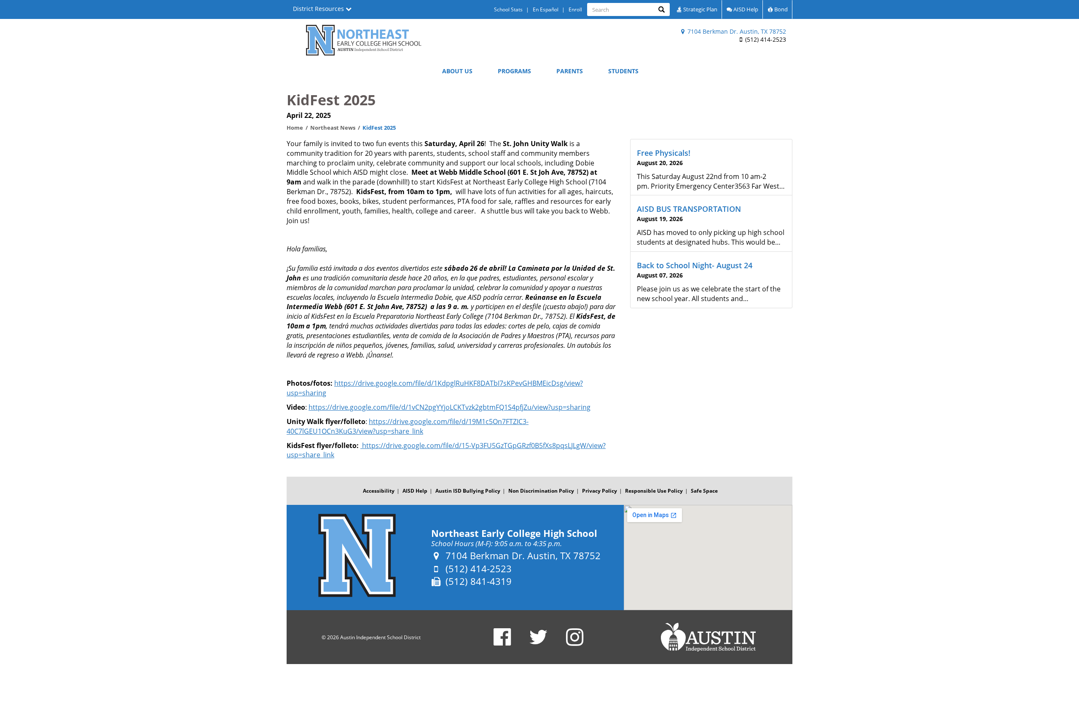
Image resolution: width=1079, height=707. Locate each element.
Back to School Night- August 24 (694, 265)
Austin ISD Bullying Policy (467, 490)
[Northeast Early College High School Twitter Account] (538, 642)
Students (623, 71)
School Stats (508, 9)
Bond (780, 9)
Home (295, 127)
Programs (514, 71)
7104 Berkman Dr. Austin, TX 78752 (736, 31)
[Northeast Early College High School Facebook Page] (502, 642)
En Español (545, 9)
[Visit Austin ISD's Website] (708, 637)
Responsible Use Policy (654, 490)
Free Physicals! (663, 153)
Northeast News (332, 127)
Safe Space (704, 490)
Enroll (575, 9)
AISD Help (745, 9)
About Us (457, 71)
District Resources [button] (319, 9)
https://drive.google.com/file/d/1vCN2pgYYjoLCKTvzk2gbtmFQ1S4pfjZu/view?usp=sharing (449, 407)
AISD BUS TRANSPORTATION (689, 209)
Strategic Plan (699, 9)
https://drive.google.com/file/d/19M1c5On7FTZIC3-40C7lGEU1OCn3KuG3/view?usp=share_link (408, 426)
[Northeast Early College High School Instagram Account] (574, 642)
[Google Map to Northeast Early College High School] (708, 557)
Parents (569, 71)
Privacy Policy (599, 490)
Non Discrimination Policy (541, 490)
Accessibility (379, 490)
